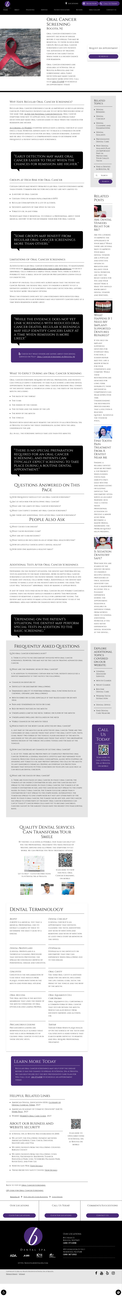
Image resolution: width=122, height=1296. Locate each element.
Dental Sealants (100, 133)
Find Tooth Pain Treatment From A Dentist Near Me (103, 449)
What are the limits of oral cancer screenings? (36, 506)
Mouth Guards (103, 680)
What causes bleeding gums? (26, 531)
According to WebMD (21, 128)
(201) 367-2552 (70, 1254)
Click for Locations (19, 1215)
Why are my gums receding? (26, 536)
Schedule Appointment (103, 57)
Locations (73, 3)
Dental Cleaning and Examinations (103, 125)
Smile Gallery (94, 10)
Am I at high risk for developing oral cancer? (35, 501)
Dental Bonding (100, 110)
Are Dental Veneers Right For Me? (103, 225)
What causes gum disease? (25, 526)
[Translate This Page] (118, 1292)
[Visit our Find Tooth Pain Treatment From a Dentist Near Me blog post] (103, 438)
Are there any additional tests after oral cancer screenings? (44, 515)
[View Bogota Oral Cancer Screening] (20, 76)
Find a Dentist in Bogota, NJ (103, 167)
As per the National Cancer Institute (43, 114)
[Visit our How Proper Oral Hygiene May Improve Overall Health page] (47, 894)
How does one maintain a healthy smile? (32, 549)
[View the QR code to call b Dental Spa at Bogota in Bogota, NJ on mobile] (103, 754)
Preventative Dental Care (102, 140)
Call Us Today (110, 4)
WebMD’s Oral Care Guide (33, 1116)
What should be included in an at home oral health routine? (43, 540)
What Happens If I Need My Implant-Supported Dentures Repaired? (103, 325)
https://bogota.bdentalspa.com (33, 1263)
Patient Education (62, 10)
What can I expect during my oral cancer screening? (39, 510)
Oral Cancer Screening (33, 1185)
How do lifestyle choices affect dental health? (36, 544)
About (16, 10)
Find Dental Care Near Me (103, 711)
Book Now (91, 4)
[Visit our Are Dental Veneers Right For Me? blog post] (103, 217)
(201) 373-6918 (58, 82)
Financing (30, 10)
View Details (36, 1166)
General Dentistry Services (101, 674)
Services (44, 10)
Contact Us (111, 10)
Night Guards (103, 685)
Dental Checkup (100, 117)
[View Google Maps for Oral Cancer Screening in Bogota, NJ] (34, 871)
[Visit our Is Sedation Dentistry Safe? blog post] (103, 548)
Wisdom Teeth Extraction (103, 697)
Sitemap (22, 1274)
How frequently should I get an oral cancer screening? (41, 497)
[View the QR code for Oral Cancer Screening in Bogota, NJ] (65, 866)
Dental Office (103, 704)
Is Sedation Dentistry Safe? (102, 554)
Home (5, 10)
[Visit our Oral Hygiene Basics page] (26, 894)
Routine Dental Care (102, 690)
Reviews (79, 10)
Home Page (17, 1111)
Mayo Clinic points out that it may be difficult (47, 268)
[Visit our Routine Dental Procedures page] (68, 894)
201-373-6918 (36, 1077)
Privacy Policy (11, 1274)
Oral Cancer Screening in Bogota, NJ (56, 356)
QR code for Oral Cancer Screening (24, 1190)
